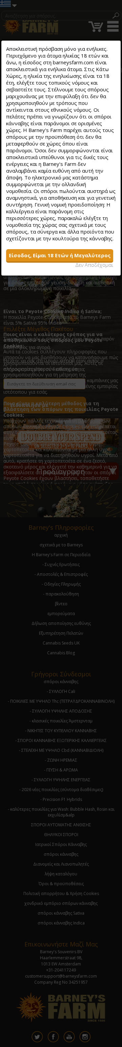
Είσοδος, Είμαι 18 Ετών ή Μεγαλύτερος (59, 255)
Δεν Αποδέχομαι (94, 264)
